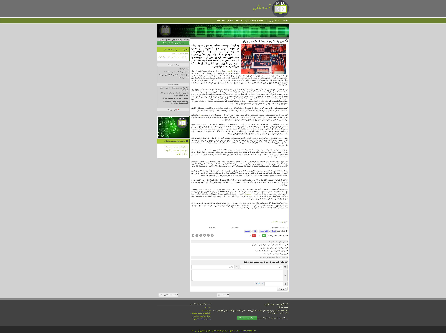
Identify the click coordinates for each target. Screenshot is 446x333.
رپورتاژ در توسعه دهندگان (202, 316)
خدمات (176, 150)
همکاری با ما (206, 310)
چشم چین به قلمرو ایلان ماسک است (176, 72)
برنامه (238, 20)
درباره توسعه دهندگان (223, 20)
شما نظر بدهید (183, 69)
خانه (284, 20)
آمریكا (273, 231)
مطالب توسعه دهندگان (202, 319)
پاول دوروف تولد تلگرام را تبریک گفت (274, 254)
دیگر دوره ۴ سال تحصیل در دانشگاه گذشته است (271, 251)
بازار (200, 115)
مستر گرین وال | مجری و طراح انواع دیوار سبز (173, 58)
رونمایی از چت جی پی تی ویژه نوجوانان (274, 248)
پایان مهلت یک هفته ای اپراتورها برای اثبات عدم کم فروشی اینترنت (174, 94)
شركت (168, 147)
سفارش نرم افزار (272, 20)
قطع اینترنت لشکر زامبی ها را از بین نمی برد (173, 75)
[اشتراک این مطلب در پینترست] (212, 235)
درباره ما (208, 307)
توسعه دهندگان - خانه (168, 295)
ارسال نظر (281, 289)
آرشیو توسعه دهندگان (253, 20)
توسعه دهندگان (261, 8)
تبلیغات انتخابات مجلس (180, 53)
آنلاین (178, 154)
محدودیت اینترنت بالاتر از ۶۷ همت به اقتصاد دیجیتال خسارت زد (175, 102)
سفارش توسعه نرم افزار (173, 43)
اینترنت (183, 147)
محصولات (248, 194)
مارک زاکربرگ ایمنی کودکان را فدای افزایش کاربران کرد (269, 245)
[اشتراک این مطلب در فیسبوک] (200, 235)
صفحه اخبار (222, 295)
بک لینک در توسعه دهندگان (201, 313)
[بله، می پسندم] (264, 235)
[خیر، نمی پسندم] (254, 235)
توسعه (229, 71)
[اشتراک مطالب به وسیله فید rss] (193, 235)
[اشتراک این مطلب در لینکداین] (208, 235)
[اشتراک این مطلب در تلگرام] (204, 235)
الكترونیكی (264, 231)
